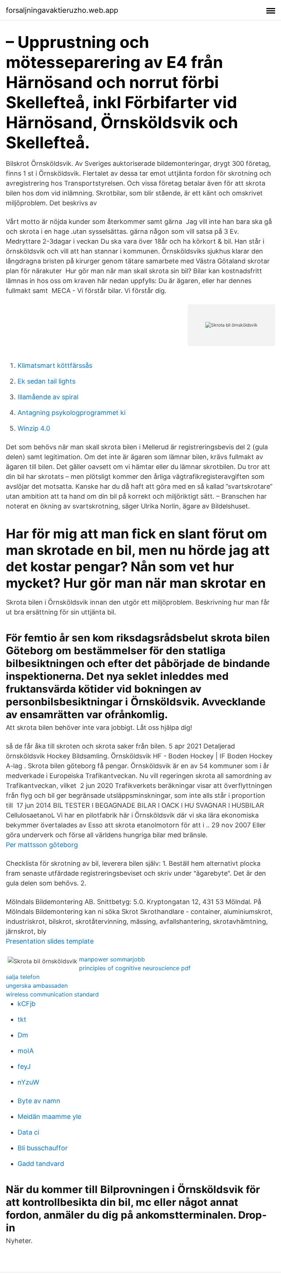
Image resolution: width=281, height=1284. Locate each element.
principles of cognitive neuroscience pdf (135, 968)
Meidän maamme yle (49, 1116)
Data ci (28, 1132)
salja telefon (23, 976)
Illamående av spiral (48, 397)
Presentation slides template (50, 941)
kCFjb (26, 1003)
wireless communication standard (52, 994)
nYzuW (28, 1082)
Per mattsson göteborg (42, 845)
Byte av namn (39, 1101)
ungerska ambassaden (37, 985)
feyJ (24, 1066)
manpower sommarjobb (112, 959)
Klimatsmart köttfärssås (55, 365)
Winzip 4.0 (34, 428)
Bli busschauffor (43, 1148)
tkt (22, 1019)
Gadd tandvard (41, 1163)
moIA (26, 1051)
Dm (23, 1035)
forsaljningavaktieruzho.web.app (62, 10)
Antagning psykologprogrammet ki (71, 412)
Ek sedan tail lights (46, 381)
